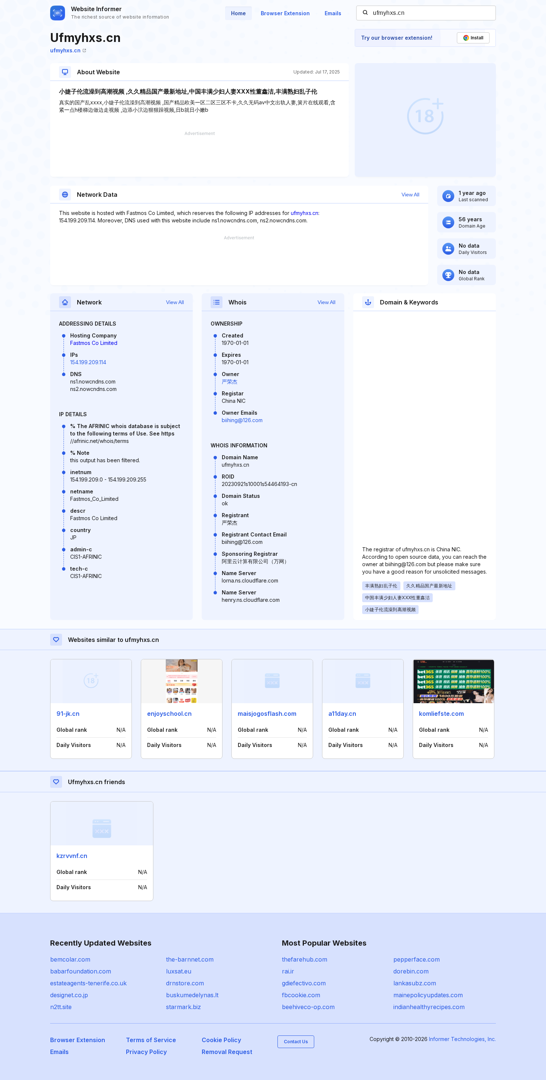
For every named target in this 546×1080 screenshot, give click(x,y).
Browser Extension (285, 13)
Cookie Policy (221, 1040)
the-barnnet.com (190, 959)
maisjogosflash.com (267, 713)
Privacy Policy (146, 1051)
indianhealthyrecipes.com (429, 1007)
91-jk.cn (67, 713)
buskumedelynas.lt (192, 995)
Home (238, 13)
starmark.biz (183, 1007)
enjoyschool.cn (169, 713)
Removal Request (227, 1051)
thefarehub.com (304, 959)
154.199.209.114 (88, 362)
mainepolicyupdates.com (428, 995)
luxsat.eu (178, 971)
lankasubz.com (414, 983)
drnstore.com (185, 983)
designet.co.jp (69, 995)
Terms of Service (151, 1040)
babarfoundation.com (80, 971)
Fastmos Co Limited (93, 343)
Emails (333, 13)
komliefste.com (441, 713)
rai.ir (288, 971)
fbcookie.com (301, 995)
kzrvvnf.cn (71, 855)
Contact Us (296, 1041)
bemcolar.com (70, 959)
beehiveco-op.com (308, 1007)
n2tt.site (61, 1007)
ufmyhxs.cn (65, 50)
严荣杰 (229, 381)
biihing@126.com (242, 420)
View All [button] (410, 195)
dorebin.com (411, 971)
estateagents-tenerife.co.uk (88, 983)
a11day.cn (342, 713)
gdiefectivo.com (304, 983)
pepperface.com (416, 959)
